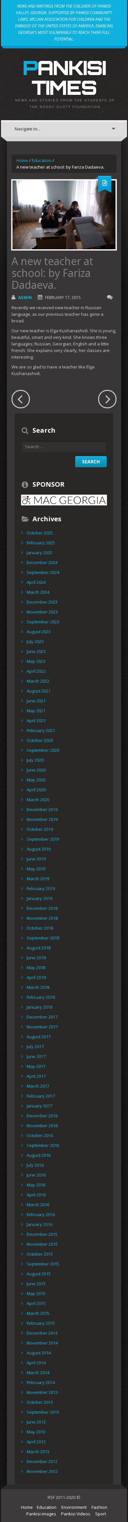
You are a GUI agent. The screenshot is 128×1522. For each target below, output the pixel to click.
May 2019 (36, 869)
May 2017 (36, 1066)
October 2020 (40, 740)
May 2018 (36, 967)
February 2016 (41, 1214)
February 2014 (41, 1382)
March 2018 (38, 987)
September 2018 (43, 938)
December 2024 (42, 562)
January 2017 (39, 1106)
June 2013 (36, 1422)
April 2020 (36, 790)
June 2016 (36, 1175)
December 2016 (42, 1116)
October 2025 (40, 533)
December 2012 (42, 1461)
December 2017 (42, 1017)
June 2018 (36, 958)
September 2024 (43, 572)
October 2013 (40, 1402)
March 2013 (38, 1451)
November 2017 (42, 1027)
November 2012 (42, 1471)
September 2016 (43, 1145)
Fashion (99, 1507)
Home (22, 160)
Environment (74, 1507)
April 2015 (36, 1303)
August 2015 (39, 1274)
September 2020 (43, 750)
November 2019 (42, 819)
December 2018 (42, 908)
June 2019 (36, 859)
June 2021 (36, 701)
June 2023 (36, 651)
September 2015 (43, 1264)
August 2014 (39, 1353)
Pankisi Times (64, 77)
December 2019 (42, 809)
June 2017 (36, 1056)
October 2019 (40, 829)
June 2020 (36, 770)
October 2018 (40, 928)
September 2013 (43, 1412)
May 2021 (36, 711)
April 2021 (36, 720)
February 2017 (41, 1096)
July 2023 (35, 641)
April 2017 (36, 1076)
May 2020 (36, 780)
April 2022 (36, 671)
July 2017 (35, 1046)
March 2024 (38, 592)
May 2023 (36, 661)
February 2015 (41, 1323)
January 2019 (39, 898)
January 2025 (39, 553)
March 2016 (38, 1205)
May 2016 (36, 1185)
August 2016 (39, 1155)
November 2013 (42, 1392)
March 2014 (38, 1372)
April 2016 (36, 1195)
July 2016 (35, 1165)
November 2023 (42, 612)
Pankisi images (41, 1514)
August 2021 (39, 691)
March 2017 (38, 1086)
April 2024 (36, 582)
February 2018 (41, 997)
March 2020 (38, 799)
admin (25, 297)
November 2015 (42, 1244)
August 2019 (39, 849)
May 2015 (36, 1293)
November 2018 (42, 918)
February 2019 (41, 888)
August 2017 (39, 1037)
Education (42, 160)
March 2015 (38, 1313)
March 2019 (38, 879)
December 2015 (42, 1234)
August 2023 (39, 632)
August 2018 (39, 948)
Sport (100, 1514)
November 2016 (42, 1125)
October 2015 (40, 1254)
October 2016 (40, 1135)
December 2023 (42, 602)
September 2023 (43, 622)
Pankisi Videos (75, 1514)
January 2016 (39, 1224)
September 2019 (43, 839)
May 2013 (36, 1432)
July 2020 (35, 760)
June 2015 (36, 1284)
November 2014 (42, 1343)
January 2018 (39, 1007)
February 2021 (41, 730)
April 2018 (36, 977)
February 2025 (41, 543)
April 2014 (36, 1363)
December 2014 (42, 1333)
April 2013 (36, 1442)
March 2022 (38, 681)
